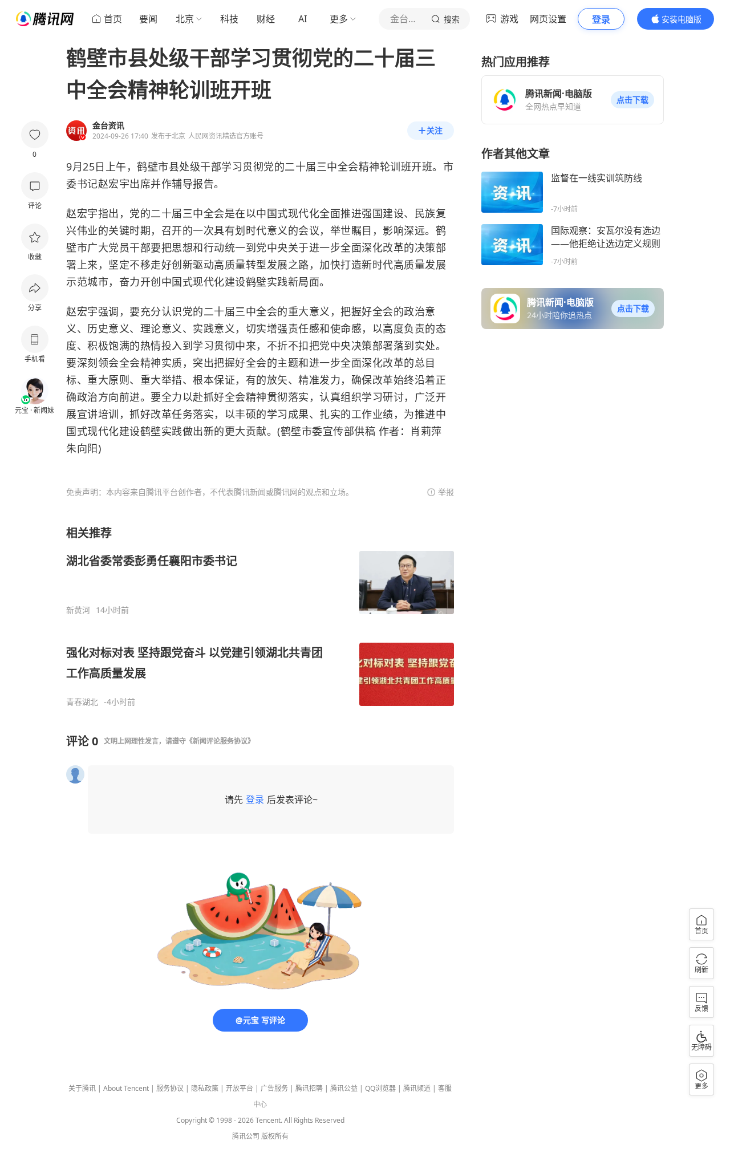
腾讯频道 (417, 1088)
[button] (632, 99)
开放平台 (239, 1088)
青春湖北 (82, 702)
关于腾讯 (82, 1088)
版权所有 (275, 1136)
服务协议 (170, 1088)
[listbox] (260, 616)
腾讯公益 (344, 1088)
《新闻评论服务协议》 (220, 741)
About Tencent (126, 1088)
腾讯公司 (245, 1136)
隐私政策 (204, 1088)
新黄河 (78, 610)
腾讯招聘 (309, 1088)
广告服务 (274, 1088)
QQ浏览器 (380, 1088)
